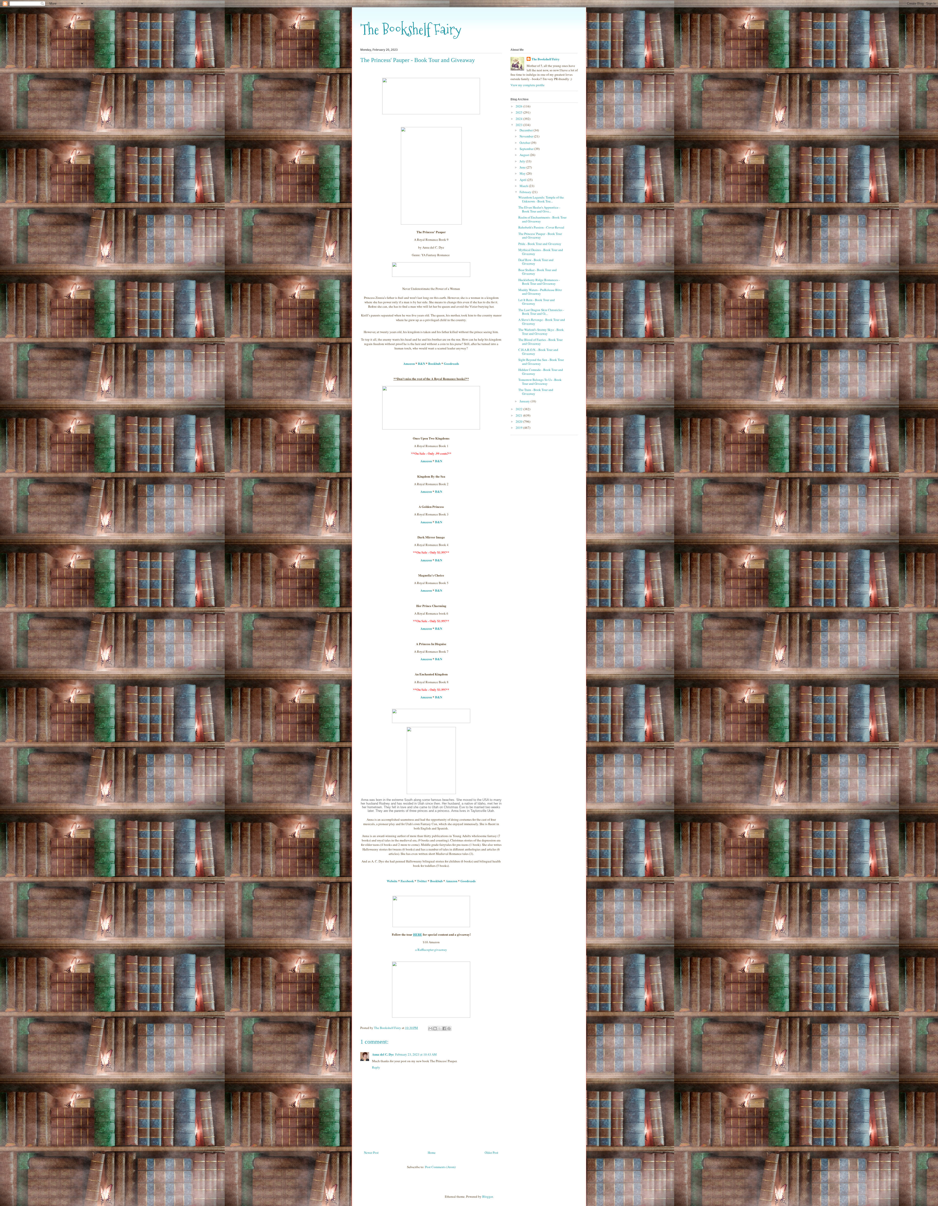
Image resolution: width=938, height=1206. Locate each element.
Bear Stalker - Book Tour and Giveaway (537, 272)
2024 (519, 118)
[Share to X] (439, 1028)
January (525, 401)
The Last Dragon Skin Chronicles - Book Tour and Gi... (541, 312)
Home (432, 1152)
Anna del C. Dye (383, 1054)
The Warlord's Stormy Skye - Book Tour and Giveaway (541, 331)
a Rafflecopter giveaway (431, 949)
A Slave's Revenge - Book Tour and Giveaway (541, 321)
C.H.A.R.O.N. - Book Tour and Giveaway (538, 351)
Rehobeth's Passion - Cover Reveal (541, 227)
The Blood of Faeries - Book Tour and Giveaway (540, 341)
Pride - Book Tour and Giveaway (539, 243)
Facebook (407, 881)
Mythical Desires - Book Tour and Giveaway (540, 252)
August (525, 155)
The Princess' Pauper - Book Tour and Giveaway (540, 235)
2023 (519, 125)
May (523, 173)
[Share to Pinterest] (449, 1028)
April (523, 180)
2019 (519, 427)
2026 (519, 106)
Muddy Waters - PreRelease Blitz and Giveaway (540, 292)
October (525, 142)
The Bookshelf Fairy (410, 29)
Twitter (422, 881)
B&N (421, 363)
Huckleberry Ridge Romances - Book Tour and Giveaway (539, 282)
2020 (519, 421)
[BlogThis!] (435, 1028)
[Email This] (430, 1028)
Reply (376, 1067)
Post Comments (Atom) (440, 1167)
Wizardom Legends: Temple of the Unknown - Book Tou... (541, 199)
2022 (519, 409)
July (523, 161)
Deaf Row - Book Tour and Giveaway (536, 262)
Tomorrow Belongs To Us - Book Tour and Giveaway (540, 382)
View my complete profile (527, 85)
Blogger (487, 1196)
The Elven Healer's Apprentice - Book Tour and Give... (539, 209)
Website (392, 881)
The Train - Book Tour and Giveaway (535, 392)
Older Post (491, 1152)
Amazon (409, 363)
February (526, 192)
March (524, 186)
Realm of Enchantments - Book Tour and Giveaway (542, 219)
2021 (519, 415)
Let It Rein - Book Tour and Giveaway (536, 302)
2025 (519, 112)
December (526, 130)
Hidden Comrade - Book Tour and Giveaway (540, 371)
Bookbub (434, 363)
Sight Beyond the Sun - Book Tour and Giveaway (541, 361)
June (523, 167)
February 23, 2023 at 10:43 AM (416, 1054)
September (527, 149)
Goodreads (451, 363)
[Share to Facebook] (444, 1028)
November (527, 136)
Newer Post (371, 1152)
